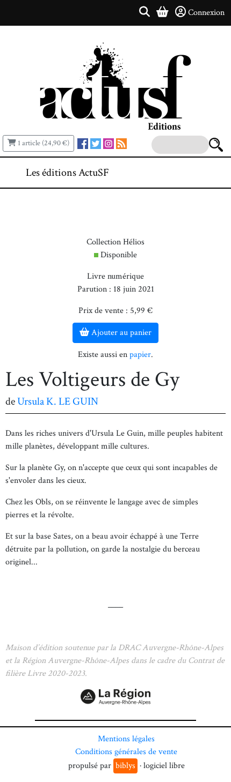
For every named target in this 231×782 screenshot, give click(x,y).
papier (140, 354)
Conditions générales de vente (126, 751)
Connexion (206, 12)
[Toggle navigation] (190, 172)
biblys (125, 765)
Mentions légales (126, 738)
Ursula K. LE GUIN (57, 401)
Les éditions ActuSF (67, 173)
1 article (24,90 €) (42, 143)
